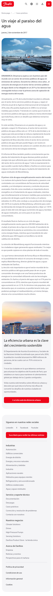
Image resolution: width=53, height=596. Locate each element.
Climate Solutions (13, 524)
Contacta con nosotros (15, 514)
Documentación (12, 498)
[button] (37, 4)
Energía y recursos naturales (17, 461)
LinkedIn (9, 427)
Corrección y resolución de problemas (21, 510)
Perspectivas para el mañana (17, 558)
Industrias (10, 445)
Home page (5, 13)
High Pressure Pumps (14, 532)
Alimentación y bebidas (15, 465)
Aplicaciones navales (14, 473)
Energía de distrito (13, 457)
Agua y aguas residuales (16, 489)
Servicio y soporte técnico (18, 494)
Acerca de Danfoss (14, 546)
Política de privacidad (15, 567)
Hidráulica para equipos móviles (19, 477)
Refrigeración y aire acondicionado (20, 481)
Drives (8, 528)
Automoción (11, 449)
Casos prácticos (22, 13)
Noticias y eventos (13, 554)
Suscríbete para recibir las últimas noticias (26, 435)
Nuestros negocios (14, 520)
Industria (9, 469)
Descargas (10, 502)
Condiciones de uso (14, 572)
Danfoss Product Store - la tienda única (22, 540)
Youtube (34, 427)
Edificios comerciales (14, 453)
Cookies (9, 584)
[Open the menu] (49, 4)
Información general (14, 578)
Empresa (9, 550)
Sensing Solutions (13, 536)
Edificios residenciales (15, 485)
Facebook (24, 427)
